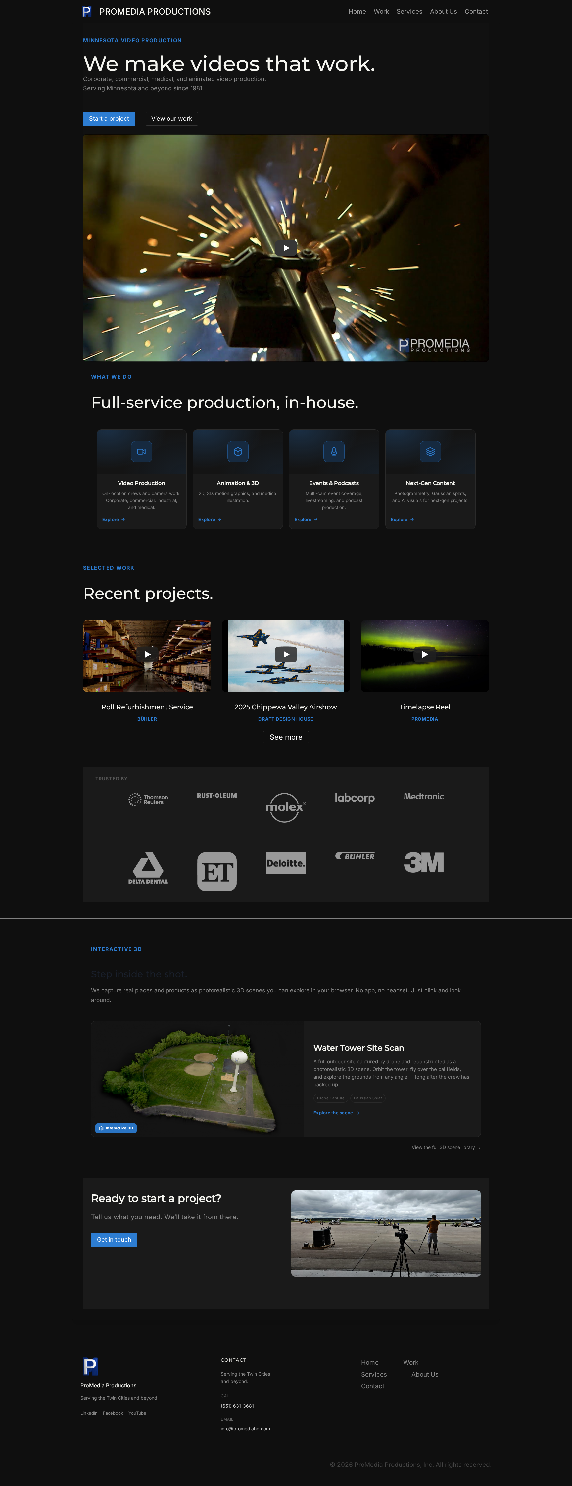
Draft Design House (286, 719)
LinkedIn (89, 1413)
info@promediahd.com (245, 1428)
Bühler (147, 719)
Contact (476, 11)
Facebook (113, 1413)
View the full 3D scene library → (446, 1147)
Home (357, 11)
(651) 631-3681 (237, 1406)
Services (409, 11)
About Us (443, 11)
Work (381, 11)
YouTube (137, 1413)
